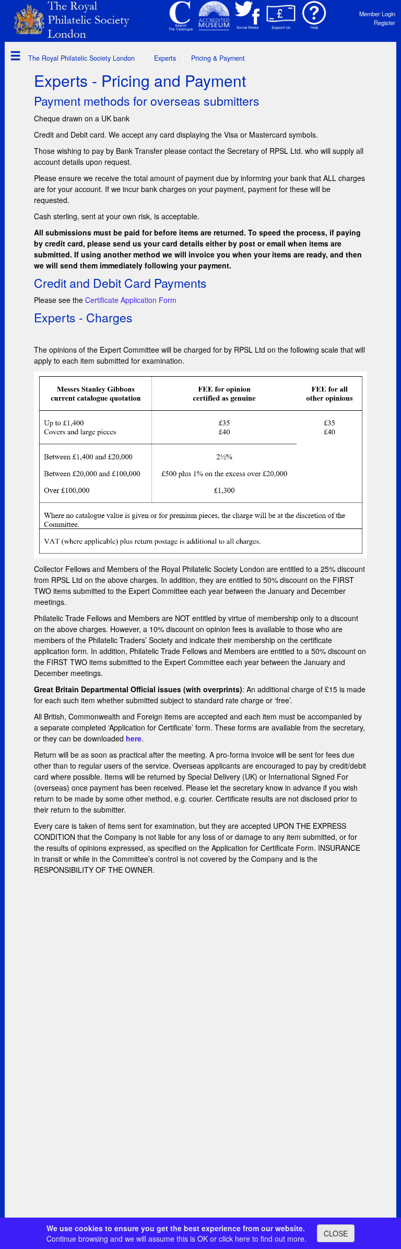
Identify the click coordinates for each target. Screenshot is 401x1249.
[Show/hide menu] (13, 55)
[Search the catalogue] (180, 15)
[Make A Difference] (281, 15)
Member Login (377, 13)
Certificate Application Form (130, 300)
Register (384, 22)
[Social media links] (247, 15)
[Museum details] (214, 15)
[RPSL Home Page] (78, 19)
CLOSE (336, 1233)
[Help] (314, 15)
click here (234, 1238)
